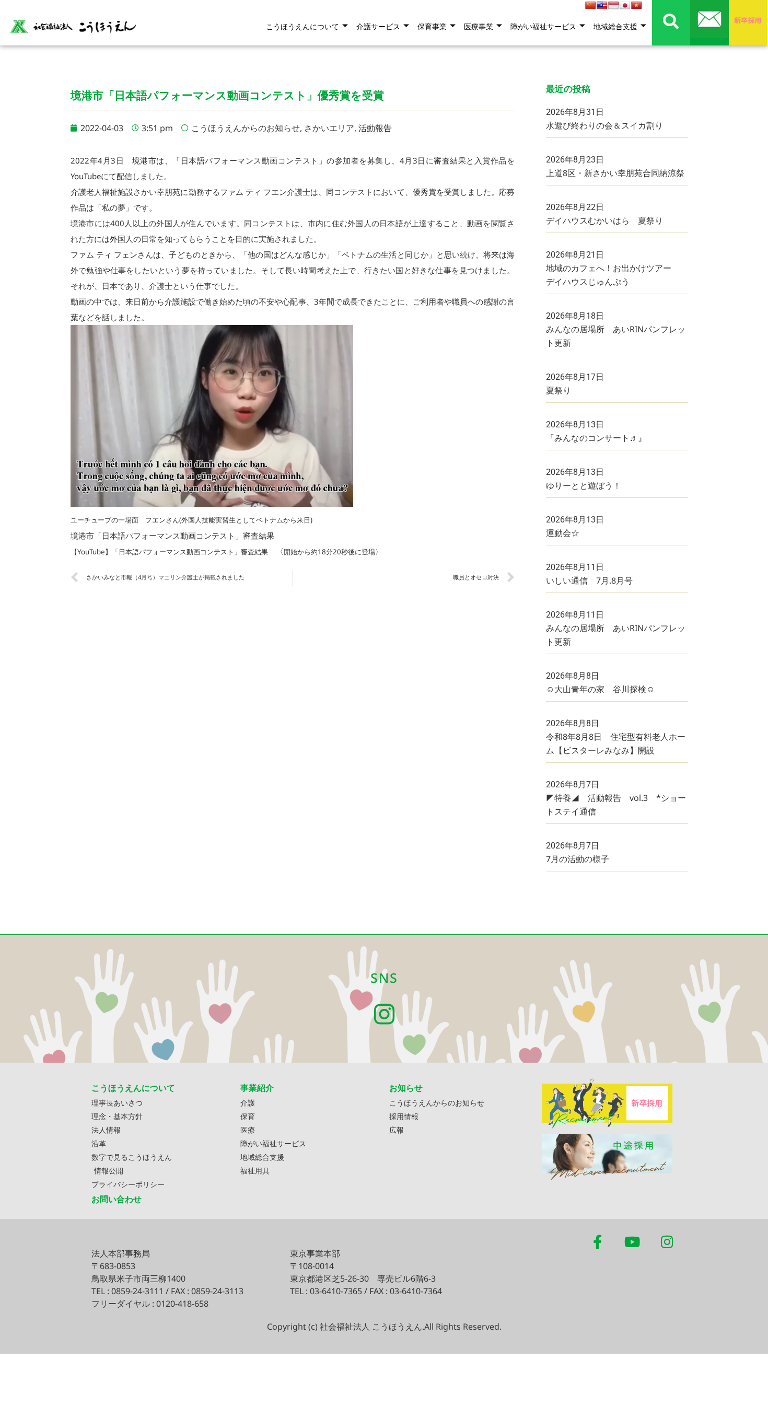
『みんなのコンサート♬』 (596, 438)
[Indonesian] (613, 5)
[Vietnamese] (636, 5)
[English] (602, 5)
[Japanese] (625, 5)
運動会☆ (562, 533)
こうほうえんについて (302, 26)
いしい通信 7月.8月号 (589, 580)
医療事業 (478, 26)
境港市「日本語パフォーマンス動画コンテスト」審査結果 (172, 535)
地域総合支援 (615, 26)
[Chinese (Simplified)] (590, 5)
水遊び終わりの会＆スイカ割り (604, 125)
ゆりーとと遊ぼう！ (583, 485)
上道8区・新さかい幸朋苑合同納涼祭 (615, 173)
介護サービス (378, 26)
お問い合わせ (116, 1199)
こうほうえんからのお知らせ (245, 128)
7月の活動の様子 (577, 859)
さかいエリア (329, 128)
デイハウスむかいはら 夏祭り (604, 220)
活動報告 (375, 128)
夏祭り (558, 390)
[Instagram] (384, 1014)
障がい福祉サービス (543, 26)
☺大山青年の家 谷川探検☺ (600, 689)
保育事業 (432, 26)
